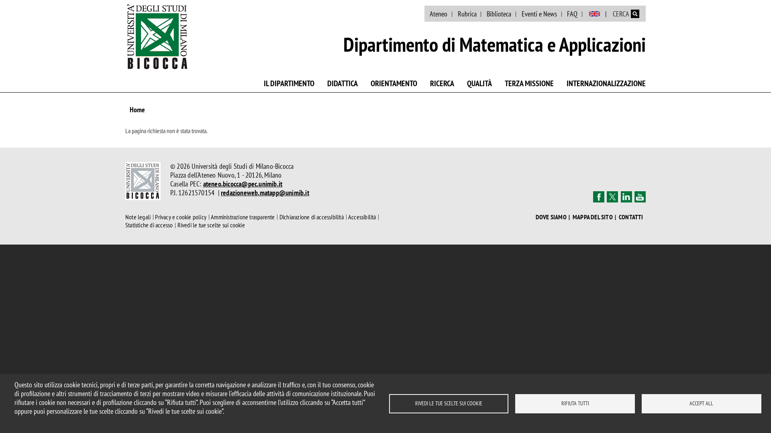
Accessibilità (362, 217)
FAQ (572, 13)
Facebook (598, 196)
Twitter (612, 196)
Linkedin (626, 196)
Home (137, 109)
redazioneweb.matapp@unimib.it (265, 192)
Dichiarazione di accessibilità (311, 217)
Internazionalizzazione (606, 83)
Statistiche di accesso (149, 225)
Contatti (631, 217)
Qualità (479, 83)
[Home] (157, 36)
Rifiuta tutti (575, 403)
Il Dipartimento (289, 83)
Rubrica (467, 13)
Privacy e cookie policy (180, 217)
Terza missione (529, 83)
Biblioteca (499, 13)
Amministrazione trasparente (243, 217)
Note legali (138, 217)
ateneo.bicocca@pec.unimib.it (243, 183)
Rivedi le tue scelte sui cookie (448, 403)
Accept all (701, 403)
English (594, 14)
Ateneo (438, 13)
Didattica (342, 83)
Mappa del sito (593, 217)
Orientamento (394, 83)
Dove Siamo (551, 217)
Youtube (640, 196)
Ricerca (442, 83)
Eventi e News (539, 13)
